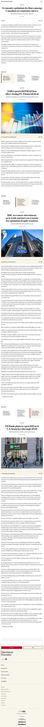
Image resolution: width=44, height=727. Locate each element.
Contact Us (3, 705)
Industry (22, 4)
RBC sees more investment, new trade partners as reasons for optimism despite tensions (21, 78)
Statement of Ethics (5, 689)
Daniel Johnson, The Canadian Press (8, 261)
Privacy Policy (4, 696)
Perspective (4, 668)
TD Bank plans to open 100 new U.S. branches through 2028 (35, 78)
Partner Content (5, 674)
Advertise (3, 700)
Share (39, 20)
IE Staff (3, 20)
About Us (3, 687)
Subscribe (12, 647)
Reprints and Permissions (6, 691)
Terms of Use (3, 693)
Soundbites (4, 681)
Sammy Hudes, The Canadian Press (8, 473)
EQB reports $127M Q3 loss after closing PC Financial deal (7, 78)
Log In (33, 647)
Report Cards (4, 671)
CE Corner (3, 678)
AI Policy (3, 702)
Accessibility (3, 698)
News (2, 665)
